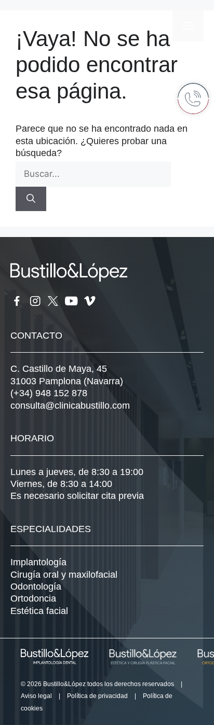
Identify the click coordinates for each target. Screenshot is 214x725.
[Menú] (188, 25)
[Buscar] (31, 199)
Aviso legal (36, 696)
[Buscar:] (93, 174)
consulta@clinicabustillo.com (70, 405)
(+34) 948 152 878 (48, 393)
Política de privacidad (97, 696)
